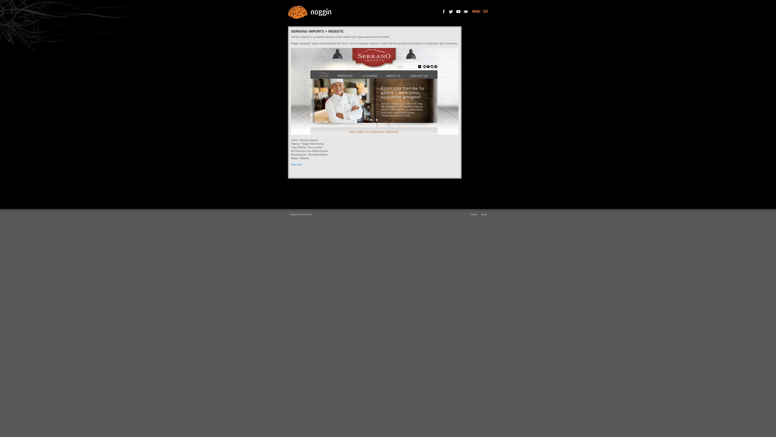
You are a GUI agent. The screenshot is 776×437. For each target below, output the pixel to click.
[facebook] (444, 11)
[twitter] (451, 11)
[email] (466, 11)
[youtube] (458, 11)
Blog (483, 214)
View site (296, 164)
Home (473, 214)
